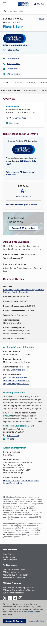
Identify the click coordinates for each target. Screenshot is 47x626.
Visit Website (13, 58)
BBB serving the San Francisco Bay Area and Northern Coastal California (23, 291)
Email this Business (19, 369)
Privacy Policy (31, 611)
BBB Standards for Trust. (21, 162)
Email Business (13, 68)
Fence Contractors (11, 480)
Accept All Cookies (14, 621)
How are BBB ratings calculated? (21, 204)
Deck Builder (27, 480)
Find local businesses (18, 11)
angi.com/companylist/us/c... (16, 383)
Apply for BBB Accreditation (15, 574)
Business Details (31, 90)
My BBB (40, 4)
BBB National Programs (13, 592)
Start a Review (9, 556)
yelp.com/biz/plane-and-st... (15, 377)
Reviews (31, 82)
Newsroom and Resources (14, 577)
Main (5, 82)
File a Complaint (10, 559)
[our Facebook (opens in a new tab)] (15, 599)
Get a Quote (17, 82)
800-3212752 (13, 435)
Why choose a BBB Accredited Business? (20, 173)
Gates (36, 480)
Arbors (19, 482)
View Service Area (17, 118)
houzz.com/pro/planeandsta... (16, 380)
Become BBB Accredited (23, 228)
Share (41, 19)
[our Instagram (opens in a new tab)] (20, 599)
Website (10, 439)
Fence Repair (9, 482)
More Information (23, 196)
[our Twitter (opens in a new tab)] (5, 599)
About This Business (10, 90)
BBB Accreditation (11, 572)
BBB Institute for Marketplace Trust (18, 587)
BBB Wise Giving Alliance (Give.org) (19, 590)
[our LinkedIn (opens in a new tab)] (10, 599)
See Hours (14, 123)
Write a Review (13, 74)
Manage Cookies (36, 621)
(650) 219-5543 (13, 63)
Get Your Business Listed (14, 569)
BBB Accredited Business (16, 45)
